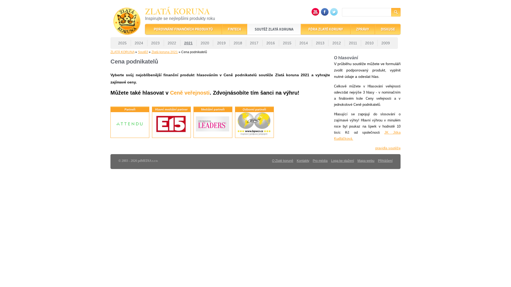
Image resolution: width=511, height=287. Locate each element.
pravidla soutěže (388, 148)
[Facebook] (325, 14)
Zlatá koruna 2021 (164, 52)
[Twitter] (334, 14)
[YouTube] (315, 14)
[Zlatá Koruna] (127, 31)
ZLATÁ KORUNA (122, 52)
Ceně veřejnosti (190, 93)
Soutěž (143, 52)
